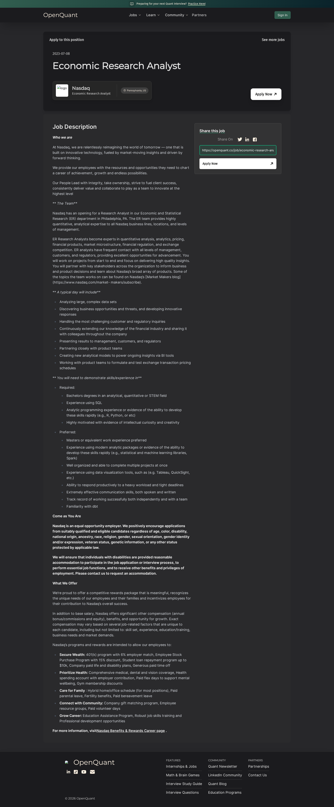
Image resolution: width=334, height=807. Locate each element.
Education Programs (224, 792)
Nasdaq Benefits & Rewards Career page (131, 731)
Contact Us (257, 775)
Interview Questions (182, 792)
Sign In (283, 15)
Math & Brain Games (182, 775)
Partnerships (258, 766)
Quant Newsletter (222, 766)
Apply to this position (66, 40)
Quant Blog (217, 784)
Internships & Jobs (181, 766)
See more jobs (273, 40)
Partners (199, 15)
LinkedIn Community (225, 775)
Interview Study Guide (184, 784)
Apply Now (263, 94)
